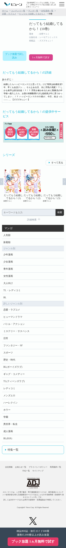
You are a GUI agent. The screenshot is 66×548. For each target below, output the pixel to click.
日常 (5, 338)
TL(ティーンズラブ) (14, 381)
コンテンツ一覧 (18, 11)
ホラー (6, 410)
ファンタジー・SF (13, 345)
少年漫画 (8, 254)
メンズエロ (9, 395)
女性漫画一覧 (47, 11)
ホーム (5, 11)
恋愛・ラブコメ (9, 14)
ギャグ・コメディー (14, 374)
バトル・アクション (14, 324)
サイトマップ (37, 471)
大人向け (8, 283)
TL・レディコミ (12, 290)
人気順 (6, 235)
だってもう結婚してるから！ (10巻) (46, 26)
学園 (5, 417)
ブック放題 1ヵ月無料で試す (33, 541)
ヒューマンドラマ (12, 317)
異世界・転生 (10, 424)
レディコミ (9, 388)
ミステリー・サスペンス (16, 331)
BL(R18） (8, 438)
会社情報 (9, 467)
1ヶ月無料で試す (41, 57)
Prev (1, 181)
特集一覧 (13, 449)
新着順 (6, 242)
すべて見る (57, 162)
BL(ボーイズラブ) (12, 367)
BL (4, 297)
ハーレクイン (10, 402)
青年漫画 (8, 269)
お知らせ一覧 (20, 467)
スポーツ (8, 352)
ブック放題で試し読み (14, 56)
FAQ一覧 (26, 471)
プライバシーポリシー (38, 467)
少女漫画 (8, 261)
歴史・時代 (9, 360)
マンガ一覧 (33, 11)
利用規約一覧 (55, 467)
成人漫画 (8, 431)
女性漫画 (8, 276)
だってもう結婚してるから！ (32, 14)
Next (64, 181)
